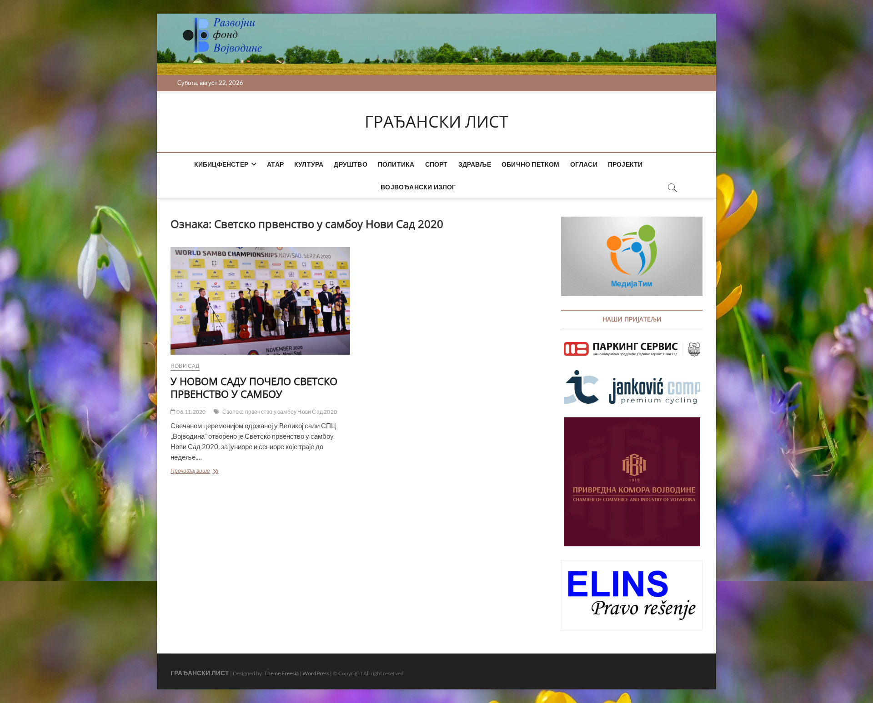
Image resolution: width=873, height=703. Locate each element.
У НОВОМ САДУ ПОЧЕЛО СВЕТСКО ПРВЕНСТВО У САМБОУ (254, 387)
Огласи (583, 164)
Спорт (436, 164)
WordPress (315, 673)
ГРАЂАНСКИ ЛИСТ (436, 122)
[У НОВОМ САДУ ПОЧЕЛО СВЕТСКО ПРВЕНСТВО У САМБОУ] (260, 301)
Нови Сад (185, 365)
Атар (275, 164)
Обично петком (531, 164)
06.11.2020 (191, 411)
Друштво (350, 164)
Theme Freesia (281, 673)
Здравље (474, 164)
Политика (396, 164)
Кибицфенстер (221, 164)
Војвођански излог (418, 187)
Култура (308, 164)
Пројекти (625, 164)
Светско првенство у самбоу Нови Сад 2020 (279, 411)
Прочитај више (207, 471)
